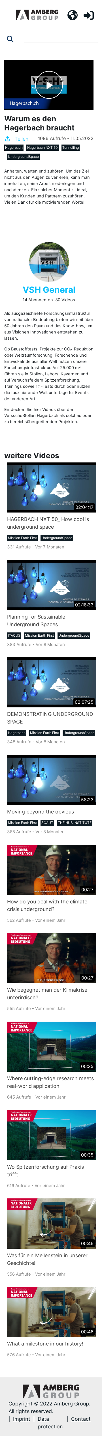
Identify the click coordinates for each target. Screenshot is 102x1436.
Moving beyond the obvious (40, 812)
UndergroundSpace (23, 156)
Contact (81, 1419)
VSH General (49, 290)
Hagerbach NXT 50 (42, 147)
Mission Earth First (22, 538)
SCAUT (47, 823)
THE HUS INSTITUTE (75, 823)
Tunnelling (70, 147)
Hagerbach (14, 147)
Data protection (50, 1422)
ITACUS (14, 635)
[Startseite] (37, 15)
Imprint (21, 1419)
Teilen (21, 139)
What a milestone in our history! (45, 1344)
